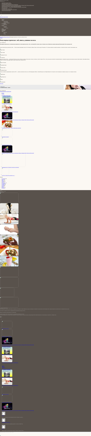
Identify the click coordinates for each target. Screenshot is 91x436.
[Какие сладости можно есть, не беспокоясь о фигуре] (9, 276)
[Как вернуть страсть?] (9, 213)
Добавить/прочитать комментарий (5, 91)
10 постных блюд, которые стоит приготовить (9, 9)
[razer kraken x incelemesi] (45, 435)
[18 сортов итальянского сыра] (7, 144)
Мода (3, 20)
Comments (3, 367)
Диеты (3, 19)
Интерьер (5, 32)
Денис (3, 415)
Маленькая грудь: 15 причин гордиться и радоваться (10, 167)
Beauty (3, 25)
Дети (3, 28)
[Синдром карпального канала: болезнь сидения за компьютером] (9, 234)
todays (3, 186)
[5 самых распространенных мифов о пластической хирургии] (9, 307)
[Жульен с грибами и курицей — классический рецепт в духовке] (9, 287)
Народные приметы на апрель (7, 3)
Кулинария (4, 23)
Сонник (3, 183)
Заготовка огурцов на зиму (6, 2)
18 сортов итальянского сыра (6, 336)
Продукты (5, 24)
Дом (2, 31)
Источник (1, 83)
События (3, 30)
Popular (3, 366)
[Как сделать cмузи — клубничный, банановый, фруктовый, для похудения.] (9, 266)
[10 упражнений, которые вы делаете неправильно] (9, 223)
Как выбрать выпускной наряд (7, 8)
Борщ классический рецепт (6, 10)
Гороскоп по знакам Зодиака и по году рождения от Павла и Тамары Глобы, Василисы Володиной (18, 5)
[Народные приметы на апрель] (7, 102)
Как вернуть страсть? (5, 136)
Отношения (4, 29)
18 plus (3, 185)
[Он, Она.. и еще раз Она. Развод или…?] (5, 174)
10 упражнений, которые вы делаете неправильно (10, 4)
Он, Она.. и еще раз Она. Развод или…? (8, 175)
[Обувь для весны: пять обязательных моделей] (7, 296)
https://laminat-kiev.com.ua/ (6, 422)
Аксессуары (6, 21)
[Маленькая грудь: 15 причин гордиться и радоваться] (14, 166)
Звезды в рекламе (6, 22)
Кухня (5, 33)
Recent (3, 93)
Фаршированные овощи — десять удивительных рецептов (11, 6)
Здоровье (5, 26)
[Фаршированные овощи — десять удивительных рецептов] (7, 127)
